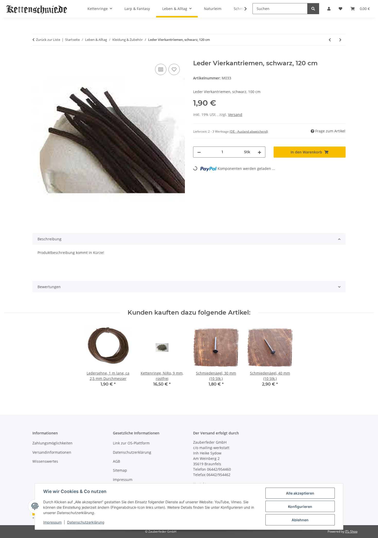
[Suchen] (313, 8)
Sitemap (120, 470)
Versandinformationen (51, 452)
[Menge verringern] (199, 152)
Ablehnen (300, 520)
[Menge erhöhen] (259, 152)
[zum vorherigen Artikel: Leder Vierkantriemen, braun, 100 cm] (330, 39)
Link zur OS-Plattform (131, 443)
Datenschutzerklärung (85, 522)
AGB (116, 461)
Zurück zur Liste (48, 39)
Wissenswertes (45, 461)
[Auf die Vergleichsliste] (160, 69)
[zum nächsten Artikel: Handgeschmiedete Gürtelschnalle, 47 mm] (340, 39)
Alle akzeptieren (300, 493)
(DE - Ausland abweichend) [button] (249, 131)
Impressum (52, 522)
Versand (235, 114)
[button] (242, 9)
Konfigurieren (300, 506)
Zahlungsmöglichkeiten (52, 443)
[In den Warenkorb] (36, 57)
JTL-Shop (351, 531)
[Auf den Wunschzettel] (174, 69)
